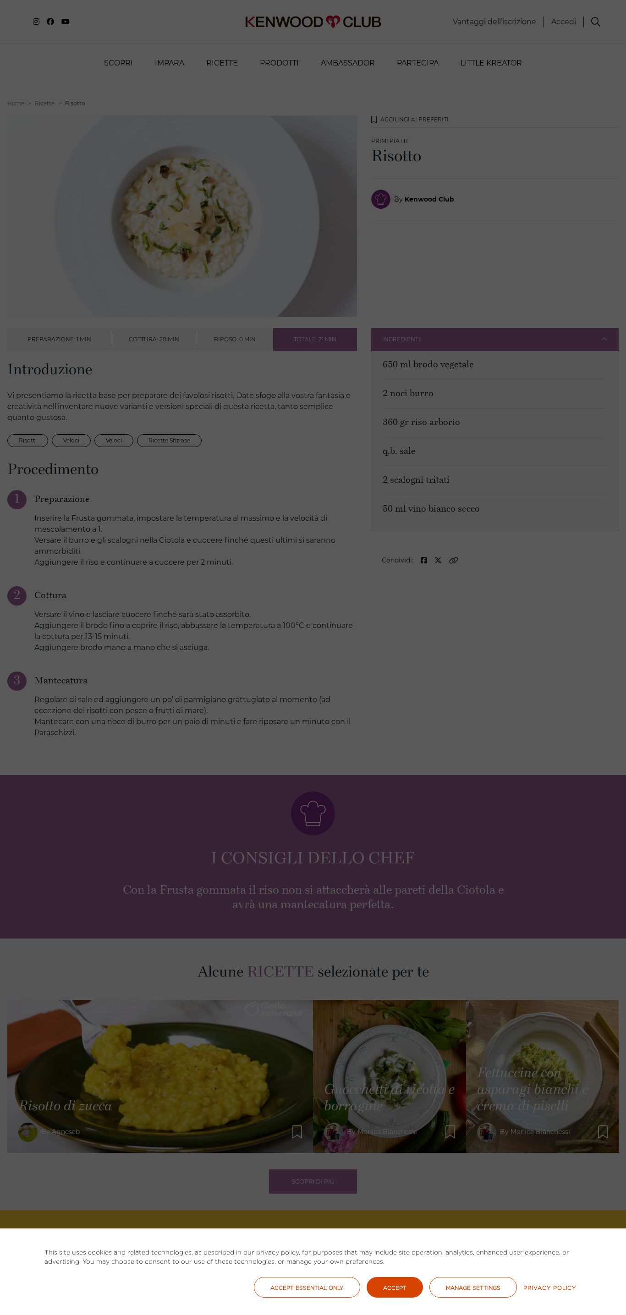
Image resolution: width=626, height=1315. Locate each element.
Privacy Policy (550, 1288)
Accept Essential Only (307, 1288)
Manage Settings (473, 1288)
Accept (394, 1288)
